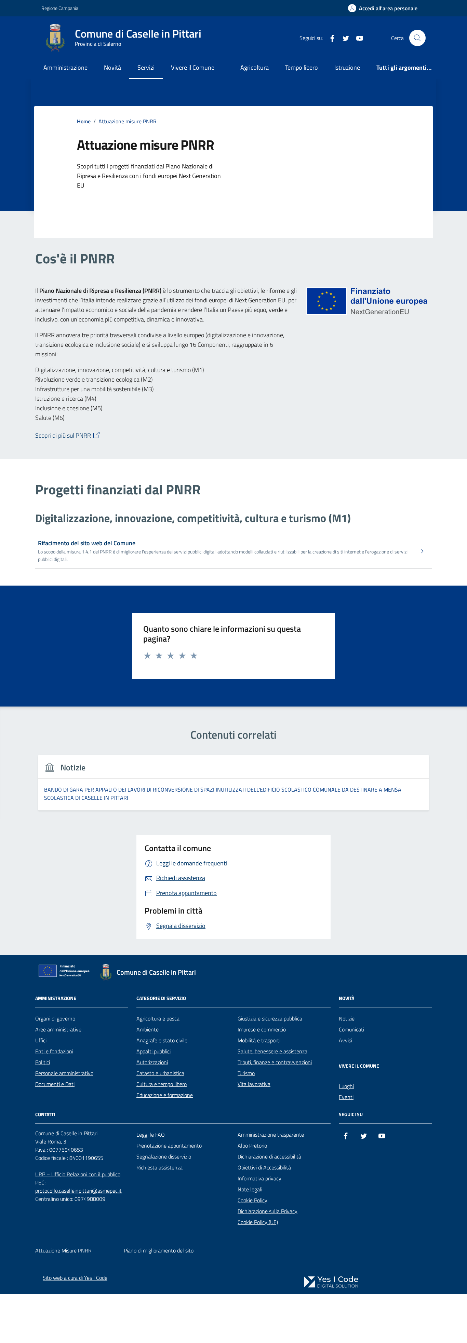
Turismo (246, 1073)
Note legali (250, 1189)
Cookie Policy (252, 1200)
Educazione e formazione (164, 1095)
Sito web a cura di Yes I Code (75, 1278)
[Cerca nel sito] (417, 38)
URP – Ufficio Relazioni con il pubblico (77, 1174)
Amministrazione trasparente (271, 1134)
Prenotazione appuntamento (169, 1145)
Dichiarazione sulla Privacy (267, 1211)
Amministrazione (65, 67)
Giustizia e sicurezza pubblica (270, 1018)
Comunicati (351, 1029)
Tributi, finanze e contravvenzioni (275, 1062)
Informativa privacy (259, 1178)
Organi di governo (55, 1018)
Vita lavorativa (254, 1084)
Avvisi (345, 1040)
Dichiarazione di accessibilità (269, 1156)
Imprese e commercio (262, 1029)
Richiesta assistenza (159, 1167)
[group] (233, 787)
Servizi (146, 67)
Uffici (40, 1040)
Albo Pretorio (252, 1145)
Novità (112, 67)
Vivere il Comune (192, 67)
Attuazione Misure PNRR (63, 1250)
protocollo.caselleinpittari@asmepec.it (78, 1191)
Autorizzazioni (152, 1062)
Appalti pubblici (153, 1051)
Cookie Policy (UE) (258, 1222)
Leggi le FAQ (150, 1134)
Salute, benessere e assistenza (272, 1051)
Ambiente (147, 1029)
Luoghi (346, 1086)
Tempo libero (301, 67)
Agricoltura (254, 67)
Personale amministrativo (64, 1073)
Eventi (346, 1097)
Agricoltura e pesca (157, 1018)
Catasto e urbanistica (160, 1073)
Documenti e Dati (55, 1084)
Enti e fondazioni (54, 1051)
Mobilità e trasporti (259, 1040)
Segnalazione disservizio (163, 1156)
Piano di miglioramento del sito (159, 1250)
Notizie (347, 1018)
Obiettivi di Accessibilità (264, 1167)
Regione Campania (59, 8)
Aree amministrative (58, 1029)
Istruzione (347, 67)
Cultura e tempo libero (161, 1084)
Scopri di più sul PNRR (63, 435)
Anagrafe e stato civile (161, 1040)
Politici (42, 1062)
